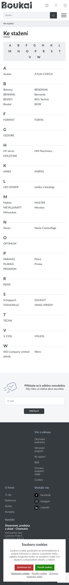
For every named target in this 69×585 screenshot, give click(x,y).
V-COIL (7, 336)
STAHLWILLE (11, 305)
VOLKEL (39, 336)
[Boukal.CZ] (17, 5)
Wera (37, 352)
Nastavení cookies (20, 573)
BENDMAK (41, 89)
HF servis (8, 151)
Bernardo (39, 94)
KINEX (7, 171)
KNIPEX (39, 171)
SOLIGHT (40, 300)
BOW (37, 104)
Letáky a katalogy (44, 187)
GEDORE (8, 135)
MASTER (39, 202)
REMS (7, 284)
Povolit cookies (45, 567)
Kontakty (10, 512)
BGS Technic (41, 99)
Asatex (7, 74)
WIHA (7, 356)
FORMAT (9, 120)
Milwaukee (9, 212)
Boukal (7, 104)
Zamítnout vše (24, 567)
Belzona (8, 89)
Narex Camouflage (45, 228)
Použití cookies (39, 573)
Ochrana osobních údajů (39, 471)
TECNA (7, 320)
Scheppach (9, 300)
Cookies (38, 480)
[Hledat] (53, 15)
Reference (10, 500)
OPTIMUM (9, 243)
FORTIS (39, 120)
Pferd (37, 259)
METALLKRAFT (12, 207)
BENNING (9, 94)
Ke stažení (39, 457)
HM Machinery (43, 151)
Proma (38, 264)
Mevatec (39, 207)
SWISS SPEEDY (43, 305)
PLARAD (8, 264)
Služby (8, 506)
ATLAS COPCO (43, 74)
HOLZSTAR (10, 156)
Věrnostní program (39, 449)
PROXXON (9, 269)
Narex (6, 228)
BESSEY (8, 99)
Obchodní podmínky (39, 441)
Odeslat (34, 411)
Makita (7, 202)
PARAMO (9, 259)
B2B (36, 462)
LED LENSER (10, 187)
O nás (8, 495)
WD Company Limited (16, 352)
